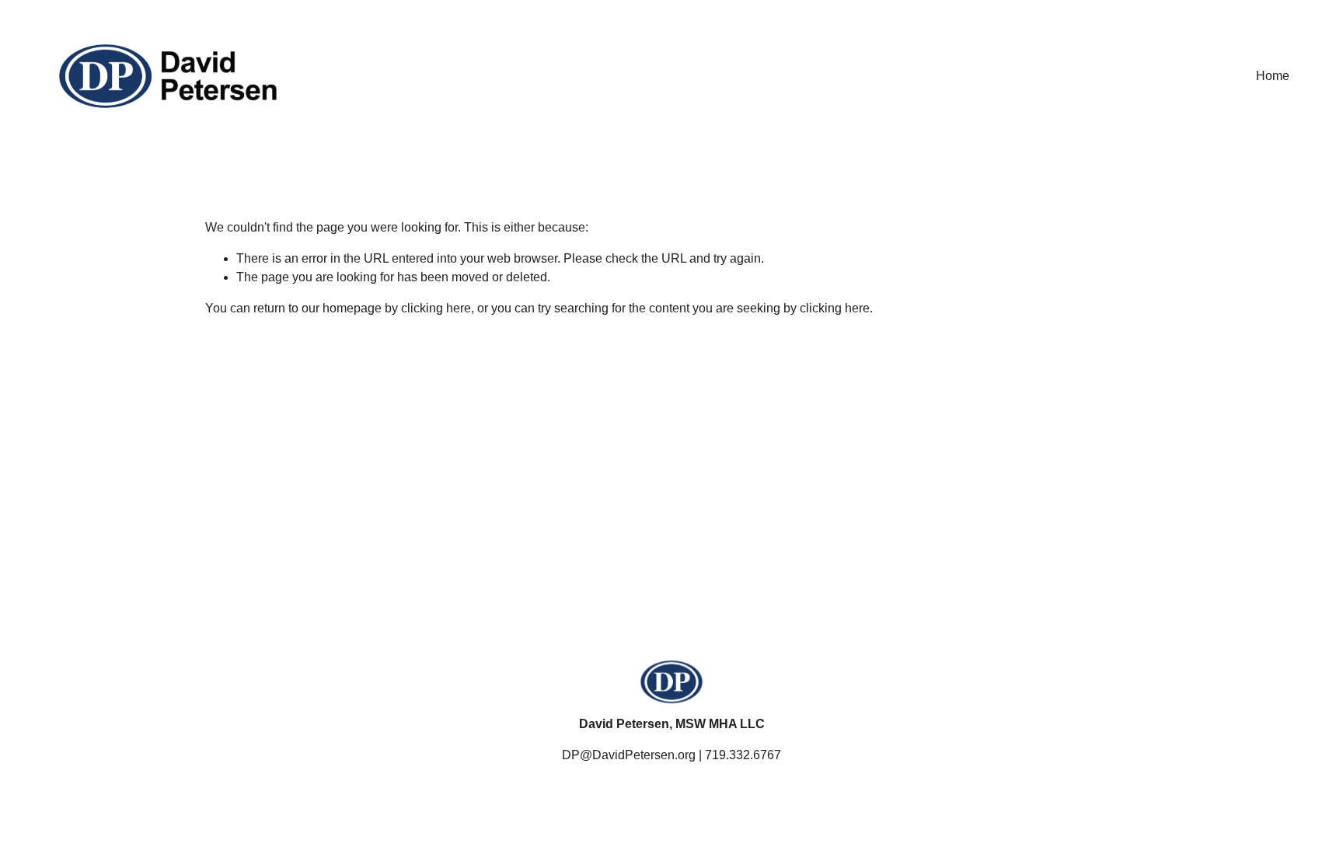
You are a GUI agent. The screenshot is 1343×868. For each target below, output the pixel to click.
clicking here (436, 308)
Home (1272, 75)
